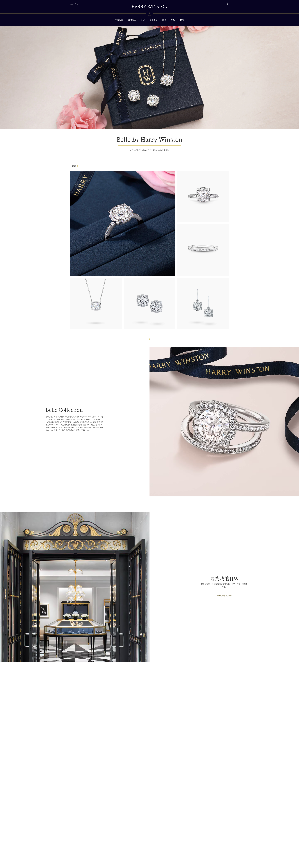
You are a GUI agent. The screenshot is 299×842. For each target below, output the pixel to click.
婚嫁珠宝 (154, 20)
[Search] (77, 4)
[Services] (72, 4)
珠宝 (143, 20)
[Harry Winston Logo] (149, 13)
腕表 (164, 20)
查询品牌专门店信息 (224, 596)
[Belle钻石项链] (96, 303)
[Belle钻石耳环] (149, 303)
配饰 (173, 20)
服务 (182, 20)
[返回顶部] (295, 838)
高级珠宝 (132, 20)
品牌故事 (119, 20)
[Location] (227, 3)
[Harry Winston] (149, 7)
